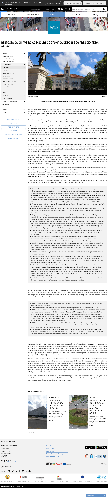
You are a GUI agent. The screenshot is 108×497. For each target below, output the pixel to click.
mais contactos (6, 466)
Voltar (32, 432)
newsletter (46, 9)
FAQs (7, 9)
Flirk (30, 471)
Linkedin (59, 9)
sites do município (35, 9)
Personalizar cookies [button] (53, 3)
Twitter (66, 9)
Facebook (69, 9)
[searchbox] (89, 9)
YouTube (26, 472)
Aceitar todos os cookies (73, 3)
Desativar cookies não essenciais (94, 3)
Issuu (23, 471)
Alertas (11, 9)
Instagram (62, 9)
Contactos (15, 9)
